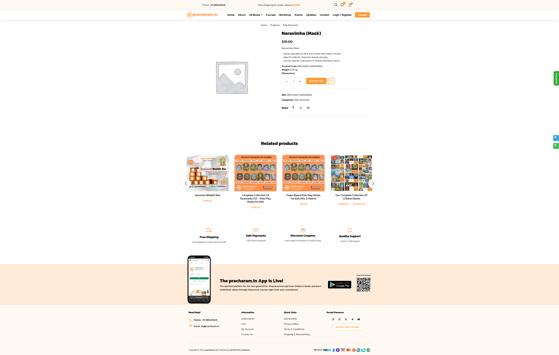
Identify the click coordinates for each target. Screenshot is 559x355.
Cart (243, 324)
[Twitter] (301, 107)
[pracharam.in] (203, 15)
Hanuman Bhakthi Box (207, 195)
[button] (186, 183)
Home (264, 25)
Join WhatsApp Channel (347, 327)
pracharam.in (211, 350)
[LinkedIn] (308, 107)
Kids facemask (290, 25)
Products (275, 25)
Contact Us (247, 334)
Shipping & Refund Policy (297, 334)
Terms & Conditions (294, 329)
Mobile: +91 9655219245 (205, 320)
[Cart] (350, 5)
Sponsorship (290, 318)
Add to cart (316, 81)
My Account (247, 329)
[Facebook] (293, 107)
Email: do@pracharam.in (206, 326)
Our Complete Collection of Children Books (351, 196)
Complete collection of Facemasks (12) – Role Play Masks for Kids (255, 198)
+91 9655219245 (217, 5)
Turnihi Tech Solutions (239, 350)
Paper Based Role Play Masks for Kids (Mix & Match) (303, 196)
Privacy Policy (291, 324)
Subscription (248, 318)
